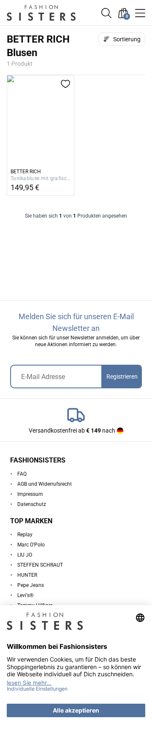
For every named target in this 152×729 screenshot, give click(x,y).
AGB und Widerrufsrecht (44, 484)
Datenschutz (31, 504)
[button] (106, 13)
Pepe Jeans (30, 585)
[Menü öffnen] (140, 13)
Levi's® (25, 595)
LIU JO (24, 555)
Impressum (30, 494)
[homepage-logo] (47, 12)
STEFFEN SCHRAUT (40, 565)
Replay (25, 535)
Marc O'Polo (31, 545)
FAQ (22, 474)
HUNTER (27, 575)
